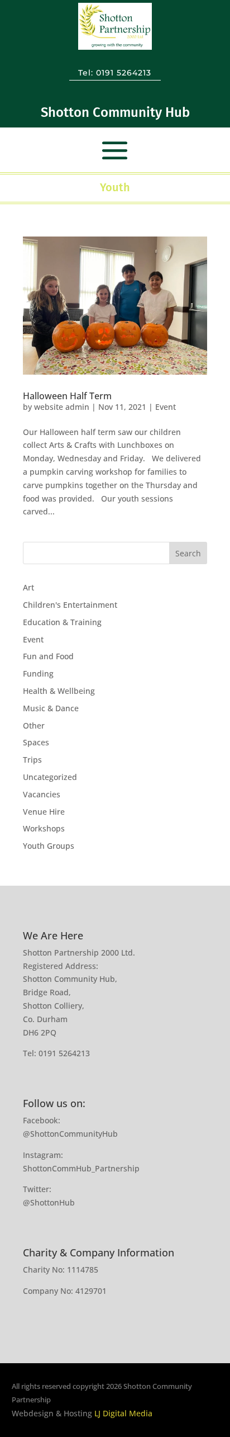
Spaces (36, 742)
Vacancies (41, 794)
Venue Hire (44, 811)
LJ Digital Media (123, 1413)
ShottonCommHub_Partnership (81, 1168)
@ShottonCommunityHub (70, 1133)
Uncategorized (50, 777)
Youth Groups (48, 845)
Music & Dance (51, 708)
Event (165, 406)
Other (34, 725)
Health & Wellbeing (59, 691)
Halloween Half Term (67, 396)
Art (28, 587)
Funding (38, 673)
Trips (32, 759)
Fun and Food (48, 656)
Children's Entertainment (70, 604)
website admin (61, 406)
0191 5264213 (123, 73)
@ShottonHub (49, 1202)
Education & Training (62, 622)
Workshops (44, 828)
